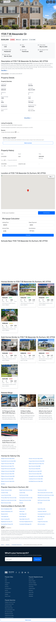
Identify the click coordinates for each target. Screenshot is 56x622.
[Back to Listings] (2, 2)
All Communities (41, 524)
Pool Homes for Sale (23, 495)
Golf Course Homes (9, 617)
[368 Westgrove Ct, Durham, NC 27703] (9, 315)
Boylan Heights (32, 580)
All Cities (3, 483)
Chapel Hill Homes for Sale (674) (8, 468)
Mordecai (31, 590)
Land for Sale (22, 492)
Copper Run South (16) (43, 521)
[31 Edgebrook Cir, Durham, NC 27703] (27, 345)
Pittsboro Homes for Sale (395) (7, 476)
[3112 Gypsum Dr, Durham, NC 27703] (9, 345)
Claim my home (28, 143)
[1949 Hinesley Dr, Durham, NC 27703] (9, 370)
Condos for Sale (4, 492)
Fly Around (5, 27)
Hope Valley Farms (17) (24, 519)
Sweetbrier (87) (22, 509)
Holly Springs (8, 592)
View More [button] (4, 70)
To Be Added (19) (4, 516)
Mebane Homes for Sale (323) (7, 481)
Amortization (32, 228)
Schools (21, 502)
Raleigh (6, 594)
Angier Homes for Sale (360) (7, 478)
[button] (16, 572)
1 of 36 (53, 27)
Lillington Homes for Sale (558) (7, 471)
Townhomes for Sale (42, 490)
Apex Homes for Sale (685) (34, 466)
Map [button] (50, 176)
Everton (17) (40, 519)
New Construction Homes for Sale (45, 492)
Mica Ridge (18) (41, 516)
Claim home (28, 620)
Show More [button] (27, 118)
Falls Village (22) (22, 514)
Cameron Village (32, 582)
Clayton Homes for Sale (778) (7, 463)
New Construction (9, 607)
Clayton (6, 584)
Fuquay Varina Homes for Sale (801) (36, 461)
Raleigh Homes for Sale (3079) (7, 458)
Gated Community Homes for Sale (8, 500)
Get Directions (46, 212)
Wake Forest (7, 596)
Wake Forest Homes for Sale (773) (36, 463)
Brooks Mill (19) (22, 516)
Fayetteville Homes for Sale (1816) (8, 461)
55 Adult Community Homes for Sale (46, 495)
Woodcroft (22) (4, 514)
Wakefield (31, 596)
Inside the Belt (32, 588)
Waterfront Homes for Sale (43, 497)
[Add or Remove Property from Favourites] (54, 2)
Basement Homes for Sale (25, 500)
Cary (6, 580)
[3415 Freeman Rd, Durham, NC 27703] (27, 289)
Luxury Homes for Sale (6, 495)
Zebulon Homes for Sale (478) (7, 473)
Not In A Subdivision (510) (6, 509)
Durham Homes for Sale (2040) (36, 458)
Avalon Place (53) (41, 509)
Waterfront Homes (9, 613)
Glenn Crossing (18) (5, 519)
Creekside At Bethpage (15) (25, 524)
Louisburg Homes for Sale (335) (36, 478)
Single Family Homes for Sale (25, 490)
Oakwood (31, 594)
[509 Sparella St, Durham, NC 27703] (46, 345)
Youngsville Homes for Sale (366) (36, 476)
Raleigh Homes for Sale (10, 602)
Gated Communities (9, 615)
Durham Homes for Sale (6, 490)
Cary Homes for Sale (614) (34, 468)
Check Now (37, 559)
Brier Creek (31, 578)
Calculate (28, 235)
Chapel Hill (7, 582)
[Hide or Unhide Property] (47, 2)
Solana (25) (21, 511)
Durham (6, 586)
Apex (6, 578)
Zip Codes (40, 502)
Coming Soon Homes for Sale (25, 497)
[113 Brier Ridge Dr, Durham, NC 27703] (46, 289)
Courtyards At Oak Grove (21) (44, 514)
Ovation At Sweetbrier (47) (7, 511)
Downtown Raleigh (33, 584)
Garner (6, 590)
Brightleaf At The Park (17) (6, 521)
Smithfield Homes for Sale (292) (36, 481)
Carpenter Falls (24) (42, 511)
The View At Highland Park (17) (26, 521)
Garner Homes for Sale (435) (35, 473)
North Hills (31, 592)
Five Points (31, 586)
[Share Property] (50, 2)
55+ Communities (8, 611)
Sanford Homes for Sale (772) (7, 466)
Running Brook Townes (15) (7, 524)
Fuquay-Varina (8, 588)
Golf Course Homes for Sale (44, 500)
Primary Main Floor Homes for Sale (8, 497)
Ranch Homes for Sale (6, 502)
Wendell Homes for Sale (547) (35, 471)
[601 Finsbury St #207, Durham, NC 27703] (9, 289)
